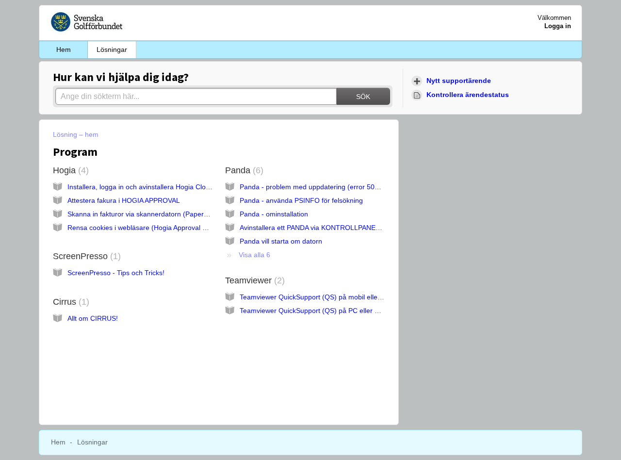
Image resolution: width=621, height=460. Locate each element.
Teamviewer (253, 280)
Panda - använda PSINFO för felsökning (301, 200)
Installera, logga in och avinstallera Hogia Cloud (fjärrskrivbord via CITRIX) (181, 187)
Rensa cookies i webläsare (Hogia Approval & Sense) (148, 227)
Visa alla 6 (254, 255)
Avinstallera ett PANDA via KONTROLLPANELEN (314, 227)
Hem (63, 49)
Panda (243, 170)
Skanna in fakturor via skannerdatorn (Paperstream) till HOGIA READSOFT (182, 214)
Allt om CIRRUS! (92, 318)
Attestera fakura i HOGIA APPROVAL (123, 200)
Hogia (69, 170)
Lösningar (112, 49)
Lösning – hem (75, 134)
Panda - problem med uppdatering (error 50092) (314, 187)
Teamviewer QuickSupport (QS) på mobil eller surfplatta (325, 297)
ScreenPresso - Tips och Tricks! (115, 273)
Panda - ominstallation (274, 214)
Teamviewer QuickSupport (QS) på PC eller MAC (315, 310)
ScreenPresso (85, 256)
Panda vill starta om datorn (281, 241)
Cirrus (69, 302)
